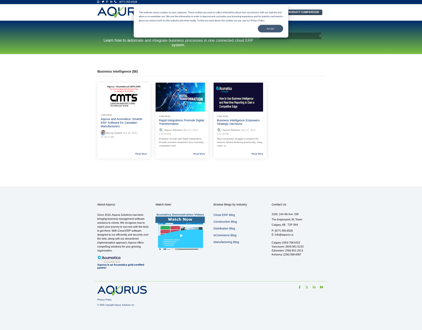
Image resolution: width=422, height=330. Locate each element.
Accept (270, 28)
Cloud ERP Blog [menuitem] (224, 215)
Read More (141, 153)
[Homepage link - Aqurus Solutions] (122, 294)
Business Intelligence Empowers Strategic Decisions (238, 122)
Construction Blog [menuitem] (225, 221)
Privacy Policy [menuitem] (104, 299)
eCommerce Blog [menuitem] (224, 235)
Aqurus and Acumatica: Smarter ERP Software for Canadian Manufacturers (122, 122)
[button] (300, 287)
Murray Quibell (114, 133)
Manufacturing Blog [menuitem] (226, 242)
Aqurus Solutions (173, 130)
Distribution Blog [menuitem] (224, 228)
